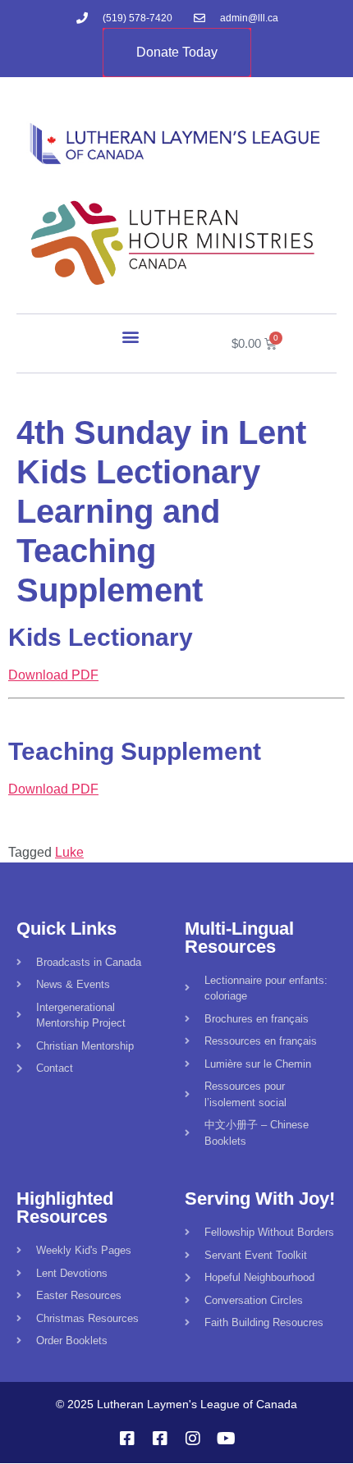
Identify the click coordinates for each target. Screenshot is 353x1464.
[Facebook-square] (127, 1438)
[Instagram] (193, 1438)
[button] (130, 336)
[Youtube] (226, 1438)
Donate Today (177, 52)
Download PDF (53, 675)
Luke (69, 852)
